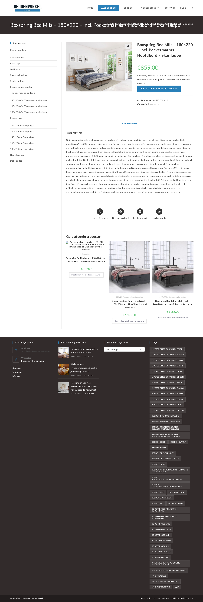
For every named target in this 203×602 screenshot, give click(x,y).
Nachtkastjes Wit (161, 587)
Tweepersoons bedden (22, 93)
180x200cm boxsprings (125, 297)
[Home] (108, 24)
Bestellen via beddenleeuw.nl (159, 88)
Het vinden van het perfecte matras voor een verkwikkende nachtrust (84, 386)
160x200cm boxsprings (22, 143)
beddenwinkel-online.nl (32, 360)
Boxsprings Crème (161, 540)
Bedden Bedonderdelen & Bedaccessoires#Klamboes (166, 435)
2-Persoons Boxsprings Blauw (168, 388)
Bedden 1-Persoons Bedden (166, 416)
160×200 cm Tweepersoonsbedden (28, 106)
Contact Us (155, 598)
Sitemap (17, 368)
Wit (177, 587)
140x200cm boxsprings (168, 297)
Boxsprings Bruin (161, 535)
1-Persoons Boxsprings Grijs (167, 371)
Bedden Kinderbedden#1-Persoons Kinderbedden (170, 471)
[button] (128, 46)
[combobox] (124, 349)
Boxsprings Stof (160, 557)
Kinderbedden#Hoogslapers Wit (169, 570)
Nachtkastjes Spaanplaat (165, 581)
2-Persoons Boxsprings (22, 131)
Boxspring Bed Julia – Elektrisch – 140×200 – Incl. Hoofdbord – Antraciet (173, 302)
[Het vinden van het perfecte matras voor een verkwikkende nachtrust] (63, 387)
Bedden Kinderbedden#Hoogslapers (167, 478)
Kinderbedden (18, 50)
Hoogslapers (16, 63)
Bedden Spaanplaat (162, 498)
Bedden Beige (159, 442)
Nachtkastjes (159, 576)
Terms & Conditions (170, 598)
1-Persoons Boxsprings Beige (167, 349)
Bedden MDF (158, 492)
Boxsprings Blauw (161, 529)
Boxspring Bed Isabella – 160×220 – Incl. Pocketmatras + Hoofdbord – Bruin (86, 260)
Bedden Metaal (177, 492)
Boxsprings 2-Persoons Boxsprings (164, 517)
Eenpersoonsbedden (21, 87)
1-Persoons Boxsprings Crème (167, 366)
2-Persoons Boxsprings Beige (167, 382)
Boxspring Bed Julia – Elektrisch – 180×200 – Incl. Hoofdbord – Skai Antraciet (129, 304)
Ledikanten (15, 69)
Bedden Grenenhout (163, 453)
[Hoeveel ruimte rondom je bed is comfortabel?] (63, 352)
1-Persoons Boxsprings (22, 125)
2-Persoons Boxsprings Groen (168, 410)
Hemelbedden (17, 57)
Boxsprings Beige (161, 524)
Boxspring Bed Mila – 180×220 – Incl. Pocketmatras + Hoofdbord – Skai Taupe (156, 24)
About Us (144, 598)
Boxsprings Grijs (160, 546)
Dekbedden (16, 161)
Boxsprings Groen (161, 551)
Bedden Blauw (178, 442)
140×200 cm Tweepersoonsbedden (28, 100)
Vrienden (17, 372)
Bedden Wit (158, 503)
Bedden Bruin (159, 447)
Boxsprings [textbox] (123, 349)
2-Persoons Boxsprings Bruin (167, 393)
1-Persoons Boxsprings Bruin (167, 360)
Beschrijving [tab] (129, 123)
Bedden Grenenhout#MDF (165, 458)
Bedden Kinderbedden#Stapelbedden (167, 486)
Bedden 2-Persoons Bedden (166, 421)
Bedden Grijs (158, 464)
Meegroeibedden (18, 75)
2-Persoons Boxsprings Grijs (167, 405)
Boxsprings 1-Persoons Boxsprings (164, 510)
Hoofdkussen (17, 155)
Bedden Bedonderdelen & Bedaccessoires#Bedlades (165, 428)
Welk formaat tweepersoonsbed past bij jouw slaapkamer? (84, 368)
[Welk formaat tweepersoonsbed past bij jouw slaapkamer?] (63, 369)
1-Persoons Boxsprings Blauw (168, 354)
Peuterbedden (17, 81)
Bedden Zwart (175, 503)
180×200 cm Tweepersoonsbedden (28, 112)
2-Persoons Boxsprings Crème (167, 399)
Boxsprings (153, 104)
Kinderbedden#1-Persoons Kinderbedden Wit (166, 564)
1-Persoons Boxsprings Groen (168, 377)
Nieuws (16, 376)
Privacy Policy (187, 598)
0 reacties (88, 356)
